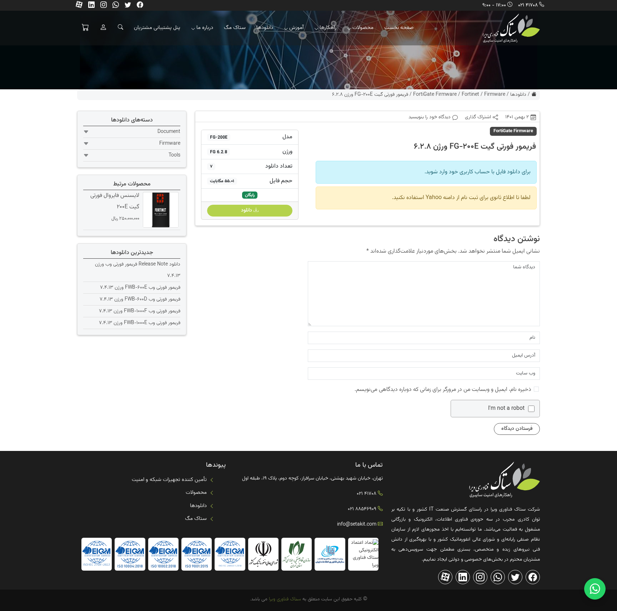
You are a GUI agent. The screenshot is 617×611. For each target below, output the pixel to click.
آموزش (296, 28)
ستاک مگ (235, 28)
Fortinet (470, 94)
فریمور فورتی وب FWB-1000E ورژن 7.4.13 (139, 323)
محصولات (362, 28)
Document (168, 132)
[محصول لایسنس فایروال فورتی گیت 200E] (159, 210)
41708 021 (528, 5)
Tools (174, 155)
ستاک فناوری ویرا (284, 599)
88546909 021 (362, 509)
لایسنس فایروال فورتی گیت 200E (114, 201)
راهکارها (328, 28)
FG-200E (218, 137)
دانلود (247, 210)
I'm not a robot (506, 409)
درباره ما (204, 28)
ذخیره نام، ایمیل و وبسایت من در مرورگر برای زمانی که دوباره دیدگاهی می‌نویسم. (443, 389)
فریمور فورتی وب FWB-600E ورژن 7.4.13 (140, 288)
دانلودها (264, 28)
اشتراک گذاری (478, 117)
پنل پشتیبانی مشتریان (157, 28)
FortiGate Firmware (435, 94)
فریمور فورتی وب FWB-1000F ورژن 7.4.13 (139, 311)
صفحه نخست (399, 28)
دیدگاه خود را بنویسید (429, 117)
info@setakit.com (356, 524)
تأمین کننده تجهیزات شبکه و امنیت (169, 480)
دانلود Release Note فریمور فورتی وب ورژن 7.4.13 (137, 270)
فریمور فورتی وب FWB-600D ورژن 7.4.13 (140, 299)
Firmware (494, 94)
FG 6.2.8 (218, 151)
